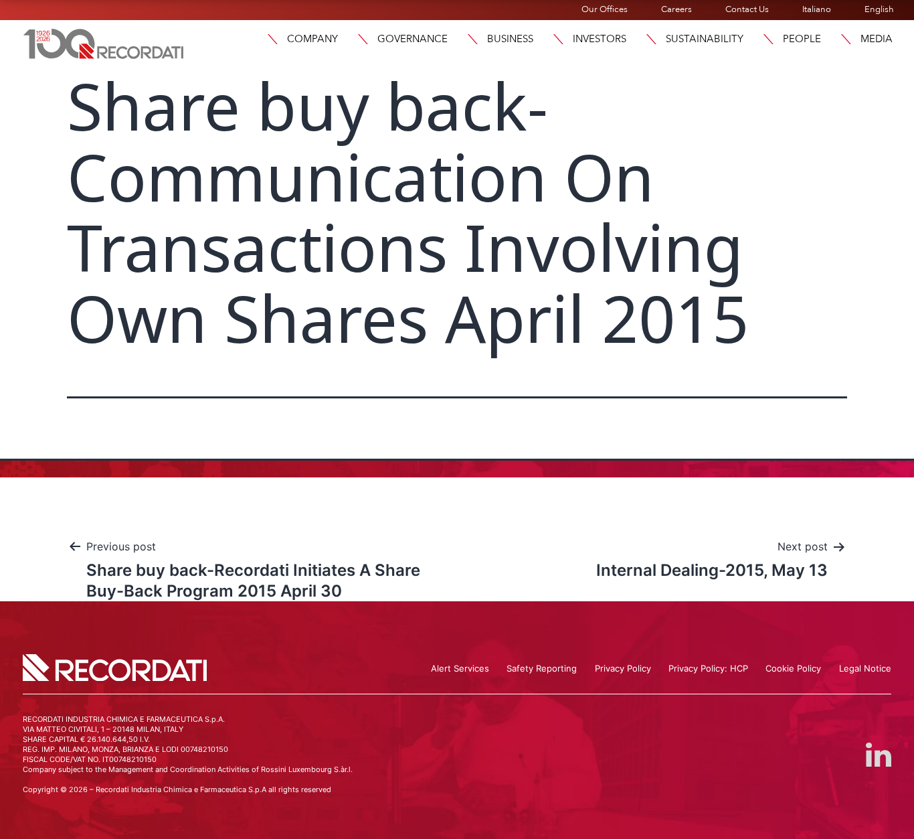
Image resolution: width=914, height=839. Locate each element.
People (802, 39)
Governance (412, 39)
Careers (676, 9)
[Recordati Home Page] (103, 42)
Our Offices (604, 9)
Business (510, 39)
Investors (599, 39)
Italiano (816, 9)
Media (876, 39)
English (879, 9)
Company (312, 39)
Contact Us (747, 9)
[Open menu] (272, 39)
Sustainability (704, 39)
